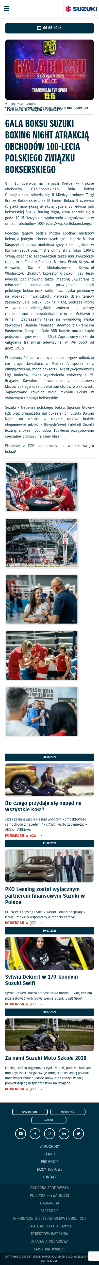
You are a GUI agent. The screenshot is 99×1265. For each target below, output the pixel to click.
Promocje (49, 1162)
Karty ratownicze (49, 1249)
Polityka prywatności (49, 1195)
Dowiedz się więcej (20, 836)
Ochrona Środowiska (49, 1188)
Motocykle (68, 1112)
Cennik (50, 1154)
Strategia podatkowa (49, 1241)
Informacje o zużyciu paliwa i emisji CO (49, 1219)
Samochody (29, 1112)
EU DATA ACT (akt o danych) (49, 1226)
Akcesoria (49, 1211)
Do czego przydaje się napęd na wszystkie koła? (43, 806)
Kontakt (50, 1177)
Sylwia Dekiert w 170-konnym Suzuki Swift (41, 980)
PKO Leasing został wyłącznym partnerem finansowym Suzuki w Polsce (45, 896)
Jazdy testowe (49, 1169)
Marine (48, 1120)
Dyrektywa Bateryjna (49, 1234)
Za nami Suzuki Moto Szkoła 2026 (45, 1058)
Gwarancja (49, 1203)
